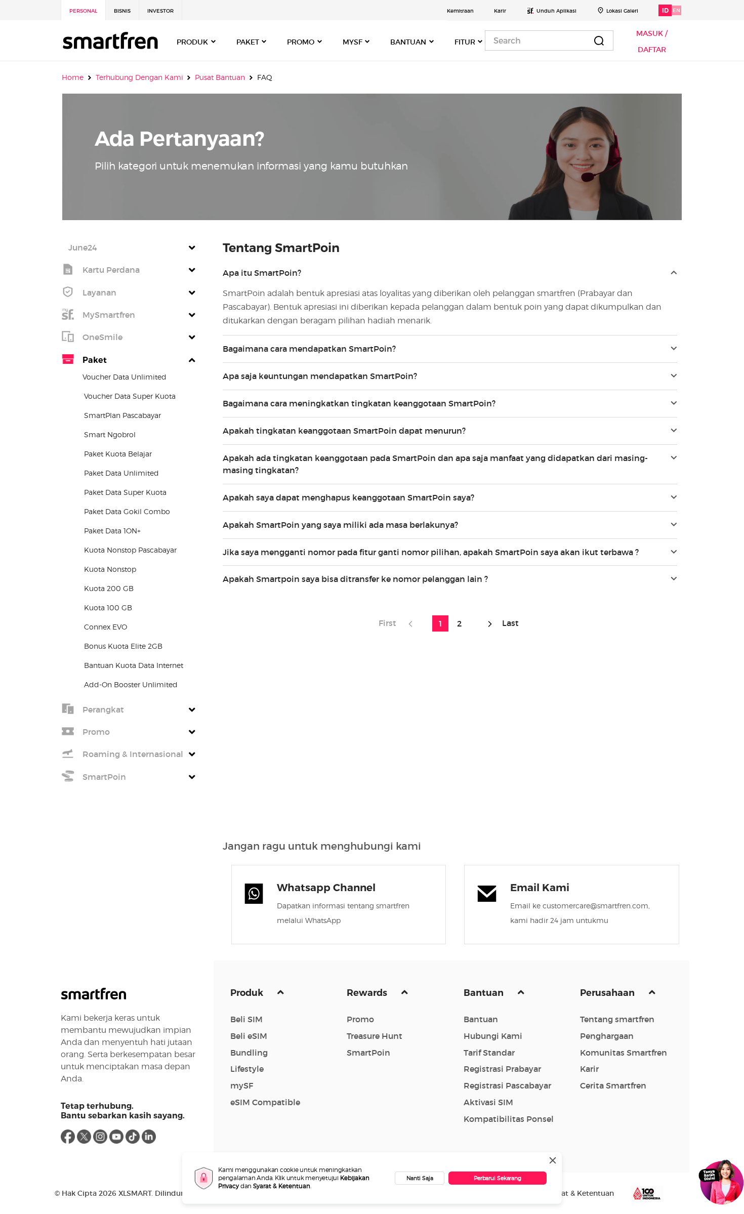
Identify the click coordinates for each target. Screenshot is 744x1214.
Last (508, 623)
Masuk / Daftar (652, 41)
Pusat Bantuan (220, 77)
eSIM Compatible (265, 1102)
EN (676, 10)
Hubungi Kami (493, 1036)
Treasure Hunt (374, 1036)
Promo (360, 1019)
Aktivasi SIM (488, 1102)
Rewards (368, 992)
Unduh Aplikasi (556, 11)
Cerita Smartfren (613, 1085)
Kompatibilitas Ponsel (509, 1119)
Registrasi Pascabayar (507, 1085)
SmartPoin (368, 1053)
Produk (247, 992)
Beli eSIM (248, 1036)
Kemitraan (460, 11)
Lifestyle (247, 1069)
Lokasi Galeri (622, 11)
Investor (160, 11)
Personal (83, 11)
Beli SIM (246, 1019)
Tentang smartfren (617, 1019)
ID (665, 10)
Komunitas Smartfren (623, 1053)
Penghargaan (607, 1036)
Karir (500, 11)
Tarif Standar (489, 1053)
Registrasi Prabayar (502, 1069)
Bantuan (485, 992)
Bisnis (122, 11)
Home (73, 77)
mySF (241, 1085)
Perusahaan (608, 992)
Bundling (249, 1053)
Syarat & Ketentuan (281, 1186)
